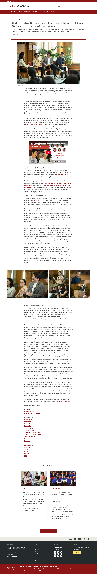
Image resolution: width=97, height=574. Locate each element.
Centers (36, 555)
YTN (25, 456)
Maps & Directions (33, 566)
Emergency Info (54, 566)
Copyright (33, 568)
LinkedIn (58, 555)
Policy (36, 551)
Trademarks (39, 568)
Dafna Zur (36, 200)
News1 (26, 439)
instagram (84, 539)
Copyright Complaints (66, 568)
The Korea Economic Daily (32, 432)
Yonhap (26, 454)
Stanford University (12, 1)
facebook (88, 539)
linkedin (70, 539)
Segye (26, 451)
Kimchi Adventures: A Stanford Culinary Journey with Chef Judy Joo (34, 496)
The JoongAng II (29, 430)
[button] (27, 284)
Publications (18, 11)
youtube (79, 539)
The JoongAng (28, 428)
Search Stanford (43, 566)
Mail (55, 552)
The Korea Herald (29, 436)
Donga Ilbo (27, 426)
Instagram (55, 555)
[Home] (20, 6)
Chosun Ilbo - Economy (31, 424)
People (34, 11)
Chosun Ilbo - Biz (29, 421)
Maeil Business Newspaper (32, 413)
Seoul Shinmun (29, 445)
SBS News (27, 447)
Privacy (28, 568)
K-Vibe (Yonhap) (29, 411)
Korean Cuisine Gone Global (33, 125)
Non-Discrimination (48, 568)
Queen (26, 443)
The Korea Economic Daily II (32, 434)
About (52, 11)
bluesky (75, 539)
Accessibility (57, 568)
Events (46, 11)
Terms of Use (22, 568)
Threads (61, 555)
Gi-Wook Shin (62, 174)
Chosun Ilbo (28, 419)
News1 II (27, 441)
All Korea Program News (19, 19)
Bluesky (58, 552)
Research (9, 11)
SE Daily (26, 449)
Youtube (61, 552)
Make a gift (77, 552)
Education (27, 11)
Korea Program (62, 5)
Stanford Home (23, 566)
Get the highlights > (64, 401)
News (40, 11)
